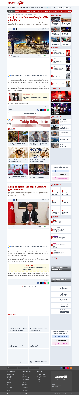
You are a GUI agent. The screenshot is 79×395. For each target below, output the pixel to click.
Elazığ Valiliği (24, 381)
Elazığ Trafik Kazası (41, 377)
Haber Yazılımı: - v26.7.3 (62, 393)
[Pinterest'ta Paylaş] (45, 110)
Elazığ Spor (9, 377)
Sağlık (8, 384)
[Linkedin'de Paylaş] (43, 110)
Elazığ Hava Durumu (41, 374)
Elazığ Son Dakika (25, 377)
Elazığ (23, 374)
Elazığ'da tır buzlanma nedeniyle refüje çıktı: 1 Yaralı (26, 14)
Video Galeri (9, 387)
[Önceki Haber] (69, 11)
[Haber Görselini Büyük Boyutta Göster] (28, 42)
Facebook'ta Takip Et (62, 171)
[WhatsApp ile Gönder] (48, 110)
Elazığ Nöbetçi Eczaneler (42, 376)
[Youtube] (68, 368)
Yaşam (14, 183)
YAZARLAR (33, 367)
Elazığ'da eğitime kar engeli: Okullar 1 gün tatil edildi (26, 183)
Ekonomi (9, 382)
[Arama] (71, 7)
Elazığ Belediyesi (25, 379)
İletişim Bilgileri (64, 382)
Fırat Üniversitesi (25, 387)
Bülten (13, 226)
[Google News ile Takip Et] (45, 56)
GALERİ (67, 7)
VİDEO (61, 7)
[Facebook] (61, 368)
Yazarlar (31, 7)
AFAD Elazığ (24, 384)
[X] (64, 368)
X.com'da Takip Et (62, 174)
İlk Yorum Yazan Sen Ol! (30, 113)
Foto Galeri (9, 389)
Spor (27, 7)
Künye (53, 382)
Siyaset (41, 7)
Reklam (53, 384)
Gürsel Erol (39, 379)
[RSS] (71, 368)
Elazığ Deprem (25, 390)
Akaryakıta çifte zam (45, 11)
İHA (15, 56)
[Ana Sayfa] (10, 8)
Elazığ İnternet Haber (26, 389)
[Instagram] (66, 368)
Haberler (10, 14)
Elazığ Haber (24, 376)
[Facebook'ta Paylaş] (14, 29)
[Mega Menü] (8, 8)
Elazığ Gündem (10, 374)
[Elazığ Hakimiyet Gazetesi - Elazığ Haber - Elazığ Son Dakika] (61, 377)
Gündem (14, 7)
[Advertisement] (28, 65)
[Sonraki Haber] (70, 11)
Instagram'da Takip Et (62, 178)
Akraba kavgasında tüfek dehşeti (62, 11)
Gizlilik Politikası (55, 386)
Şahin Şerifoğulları (40, 381)
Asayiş (36, 7)
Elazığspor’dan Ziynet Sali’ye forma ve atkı (26, 11)
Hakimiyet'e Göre (21, 7)
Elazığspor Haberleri (26, 385)
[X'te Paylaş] (16, 29)
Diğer (54, 7)
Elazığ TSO (24, 382)
